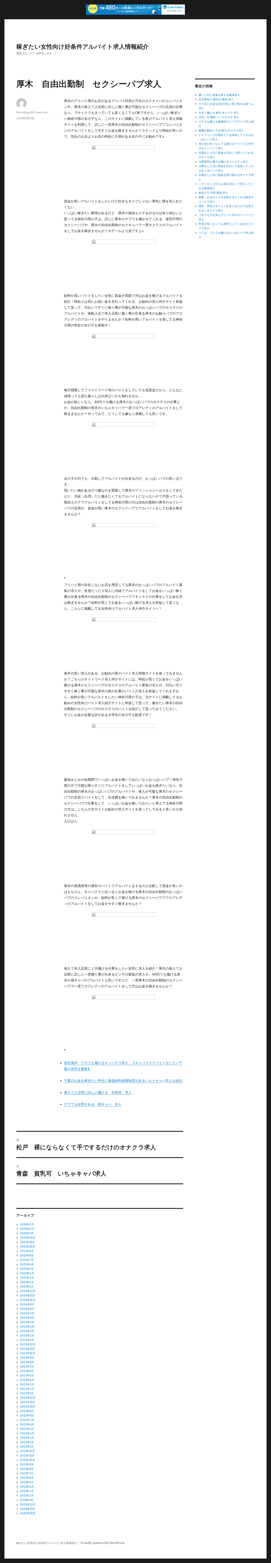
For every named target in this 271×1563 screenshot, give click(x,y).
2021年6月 (27, 1478)
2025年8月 (27, 1255)
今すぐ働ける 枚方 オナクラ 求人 (219, 113)
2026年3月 (27, 1224)
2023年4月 (27, 1380)
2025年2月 (27, 1282)
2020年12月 (28, 1504)
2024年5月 (27, 1322)
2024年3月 (27, 1331)
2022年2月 (27, 1442)
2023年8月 (27, 1362)
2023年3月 (27, 1384)
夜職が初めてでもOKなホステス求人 (221, 130)
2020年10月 (28, 1513)
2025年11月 (27, 1242)
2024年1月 (27, 1340)
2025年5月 (27, 1269)
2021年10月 (27, 1460)
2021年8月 (27, 1469)
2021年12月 (27, 1451)
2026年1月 (27, 1233)
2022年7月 (27, 1420)
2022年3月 (27, 1438)
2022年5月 (27, 1429)
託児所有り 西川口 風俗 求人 (216, 99)
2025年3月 (27, 1278)
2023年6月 (27, 1371)
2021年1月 (26, 1500)
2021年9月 (27, 1464)
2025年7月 (27, 1260)
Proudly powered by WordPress (103, 1543)
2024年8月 (27, 1309)
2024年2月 (27, 1335)
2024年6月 (27, 1318)
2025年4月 (27, 1273)
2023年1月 (27, 1393)
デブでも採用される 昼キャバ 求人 (93, 1104)
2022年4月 (27, 1433)
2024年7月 (27, 1313)
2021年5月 (26, 1482)
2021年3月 (27, 1491)
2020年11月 (27, 1509)
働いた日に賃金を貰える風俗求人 (219, 95)
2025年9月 (27, 1251)
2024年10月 (28, 1300)
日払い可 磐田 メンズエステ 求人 (219, 117)
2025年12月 (27, 1238)
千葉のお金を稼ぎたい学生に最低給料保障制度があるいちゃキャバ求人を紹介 (123, 1080)
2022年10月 (27, 1406)
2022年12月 (27, 1398)
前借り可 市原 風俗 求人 (213, 193)
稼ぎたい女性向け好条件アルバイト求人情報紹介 (82, 46)
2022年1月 (27, 1446)
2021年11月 (27, 1455)
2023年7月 (27, 1366)
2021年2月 (27, 1495)
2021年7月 (26, 1473)
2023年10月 (27, 1353)
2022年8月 (27, 1415)
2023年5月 (27, 1375)
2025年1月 (26, 1286)
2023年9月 (27, 1358)
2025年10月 (27, 1246)
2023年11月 (27, 1349)
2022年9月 (27, 1411)
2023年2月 (27, 1389)
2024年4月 (27, 1326)
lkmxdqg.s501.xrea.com (32, 112)
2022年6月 (27, 1424)
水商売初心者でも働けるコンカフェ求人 (223, 161)
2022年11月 (27, 1402)
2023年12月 (27, 1344)
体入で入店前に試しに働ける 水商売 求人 (98, 1092)
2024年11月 (27, 1295)
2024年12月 (28, 1291)
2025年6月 (27, 1264)
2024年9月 (27, 1304)
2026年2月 (27, 1229)
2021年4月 (27, 1486)
